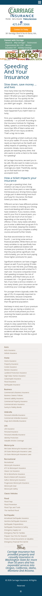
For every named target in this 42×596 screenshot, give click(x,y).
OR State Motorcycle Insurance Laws (17, 451)
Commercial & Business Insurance (16, 392)
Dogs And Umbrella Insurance (15, 421)
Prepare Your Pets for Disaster (15, 536)
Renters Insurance (10, 370)
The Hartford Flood (11, 510)
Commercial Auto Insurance (14, 404)
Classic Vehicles (11, 493)
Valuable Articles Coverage (14, 441)
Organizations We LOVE (14, 45)
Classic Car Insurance (12, 471)
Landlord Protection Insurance (15, 373)
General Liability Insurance (13, 398)
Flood (6, 498)
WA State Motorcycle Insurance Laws (18, 448)
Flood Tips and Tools (12, 507)
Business (8, 389)
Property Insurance (11, 364)
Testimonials (32, 42)
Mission (28, 45)
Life (6, 425)
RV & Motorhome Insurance (14, 474)
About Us (8, 42)
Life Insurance (9, 429)
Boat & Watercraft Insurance (15, 477)
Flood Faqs (8, 501)
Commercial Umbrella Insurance (16, 418)
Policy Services (30, 19)
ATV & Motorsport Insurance (15, 468)
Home (8, 19)
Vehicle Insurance (10, 353)
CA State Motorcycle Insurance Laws (17, 454)
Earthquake (9, 515)
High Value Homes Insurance (15, 376)
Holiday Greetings (25, 47)
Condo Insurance (10, 367)
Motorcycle (9, 445)
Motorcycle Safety (11, 489)
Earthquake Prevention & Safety (16, 527)
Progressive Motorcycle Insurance (16, 483)
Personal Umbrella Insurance (14, 415)
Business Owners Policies (13, 395)
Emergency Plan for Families (14, 533)
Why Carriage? (19, 42)
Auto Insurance (9, 350)
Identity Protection (11, 438)
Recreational (9, 459)
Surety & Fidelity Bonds (13, 407)
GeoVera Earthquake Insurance (15, 521)
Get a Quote (17, 19)
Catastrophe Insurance (12, 379)
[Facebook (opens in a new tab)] (21, 591)
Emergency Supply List (12, 530)
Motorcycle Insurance (12, 465)
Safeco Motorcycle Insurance (15, 480)
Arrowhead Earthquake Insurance (16, 518)
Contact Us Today (21, 29)
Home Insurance (10, 361)
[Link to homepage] (21, 16)
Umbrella (8, 412)
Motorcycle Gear (10, 486)
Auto (6, 347)
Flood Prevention (10, 504)
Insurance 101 (10, 47)
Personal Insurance (11, 432)
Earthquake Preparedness (13, 524)
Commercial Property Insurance (15, 401)
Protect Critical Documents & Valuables (18, 539)
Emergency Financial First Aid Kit (16, 542)
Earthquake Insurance (12, 385)
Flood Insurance (10, 382)
